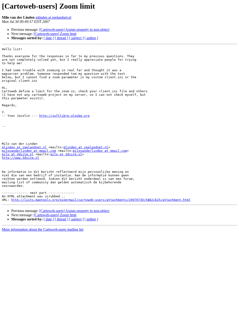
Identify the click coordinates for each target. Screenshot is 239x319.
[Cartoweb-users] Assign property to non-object (74, 30)
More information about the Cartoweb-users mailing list (42, 229)
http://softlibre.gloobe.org (64, 115)
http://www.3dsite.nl (20, 158)
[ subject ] (76, 38)
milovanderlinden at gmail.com (29, 150)
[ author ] (91, 38)
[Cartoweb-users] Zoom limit (55, 34)
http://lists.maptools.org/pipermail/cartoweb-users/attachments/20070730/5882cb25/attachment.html (100, 200)
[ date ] (49, 38)
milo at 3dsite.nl (18, 154)
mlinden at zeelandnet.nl (53, 17)
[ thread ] (61, 38)
